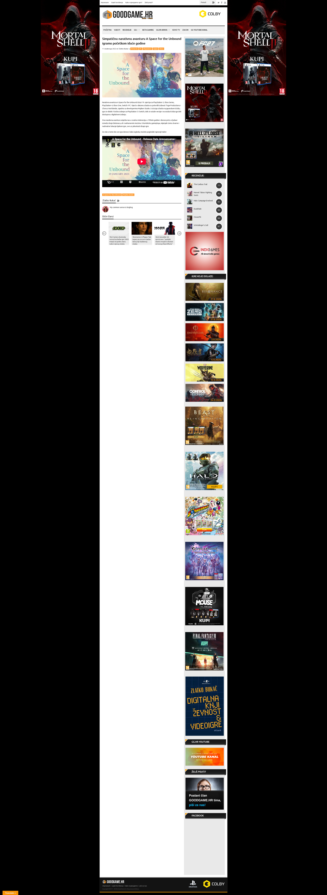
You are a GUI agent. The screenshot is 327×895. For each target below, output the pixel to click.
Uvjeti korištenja (117, 2)
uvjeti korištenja (117, 886)
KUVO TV (176, 30)
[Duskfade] (188, 209)
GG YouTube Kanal (199, 30)
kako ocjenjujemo (131, 886)
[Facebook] (222, 3)
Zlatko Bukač (123, 49)
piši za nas (143, 886)
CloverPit (197, 217)
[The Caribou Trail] (188, 185)
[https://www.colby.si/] (195, 17)
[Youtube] (225, 3)
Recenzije (127, 30)
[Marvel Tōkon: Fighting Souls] (188, 193)
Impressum (105, 2)
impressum (106, 886)
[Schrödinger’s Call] (188, 226)
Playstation (147, 49)
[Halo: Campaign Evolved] (188, 201)
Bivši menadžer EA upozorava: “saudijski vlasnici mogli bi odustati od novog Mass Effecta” (164, 240)
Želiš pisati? (149, 2)
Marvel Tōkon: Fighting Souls (203, 193)
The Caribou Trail (200, 184)
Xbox (161, 49)
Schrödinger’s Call (201, 225)
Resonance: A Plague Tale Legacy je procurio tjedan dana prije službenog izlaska (141, 240)
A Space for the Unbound (112, 195)
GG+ (135, 30)
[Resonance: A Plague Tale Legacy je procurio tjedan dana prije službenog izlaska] (142, 228)
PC (141, 49)
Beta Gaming (148, 30)
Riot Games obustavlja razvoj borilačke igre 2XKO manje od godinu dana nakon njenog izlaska (119, 240)
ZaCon (185, 30)
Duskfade (197, 209)
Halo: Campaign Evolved (203, 201)
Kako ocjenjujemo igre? (133, 2)
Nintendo (134, 49)
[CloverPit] (188, 218)
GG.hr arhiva (161, 30)
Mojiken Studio (128, 195)
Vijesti (117, 30)
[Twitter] (218, 3)
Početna (107, 30)
